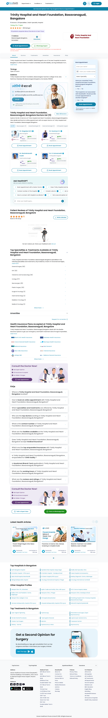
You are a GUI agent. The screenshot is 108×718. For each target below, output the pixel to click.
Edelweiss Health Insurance (52, 337)
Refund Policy (73, 674)
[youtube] (23, 684)
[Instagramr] (20, 684)
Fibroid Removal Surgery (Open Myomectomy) (79, 613)
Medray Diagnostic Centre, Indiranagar (81, 576)
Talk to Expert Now (22, 511)
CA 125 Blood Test (45, 691)
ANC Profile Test (44, 698)
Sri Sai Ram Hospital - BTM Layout (21, 573)
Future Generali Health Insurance (25, 342)
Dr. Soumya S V (54, 131)
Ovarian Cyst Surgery (17, 621)
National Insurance (20, 346)
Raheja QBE (18, 355)
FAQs (66, 55)
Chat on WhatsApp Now (56, 511)
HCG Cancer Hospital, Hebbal (79, 589)
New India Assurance (21, 351)
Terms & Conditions (75, 676)
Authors (57, 687)
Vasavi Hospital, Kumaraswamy (79, 573)
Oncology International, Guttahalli (80, 580)
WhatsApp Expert (42, 46)
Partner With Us (59, 678)
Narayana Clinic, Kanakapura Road (80, 593)
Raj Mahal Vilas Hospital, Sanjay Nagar (51, 570)
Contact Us (58, 674)
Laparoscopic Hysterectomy (79, 618)
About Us (57, 672)
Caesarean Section (76, 621)
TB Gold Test (43, 689)
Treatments (34, 55)
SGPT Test (43, 695)
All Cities (87, 695)
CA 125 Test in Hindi (45, 693)
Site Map (57, 691)
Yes (78, 89)
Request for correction (59, 319)
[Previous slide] (93, 522)
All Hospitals (88, 674)
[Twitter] (14, 684)
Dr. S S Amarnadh (55, 153)
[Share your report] (15, 201)
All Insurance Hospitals (91, 698)
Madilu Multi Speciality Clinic (78, 570)
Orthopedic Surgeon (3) (63, 126)
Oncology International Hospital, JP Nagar (52, 580)
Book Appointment (25, 146)
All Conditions (89, 676)
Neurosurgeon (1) (21, 126)
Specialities (22, 22)
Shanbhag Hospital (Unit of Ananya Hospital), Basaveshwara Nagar (83, 599)
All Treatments (89, 678)
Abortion (43, 621)
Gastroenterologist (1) (48, 126)
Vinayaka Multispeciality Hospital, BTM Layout (53, 603)
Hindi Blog (87, 691)
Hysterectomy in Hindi (47, 624)
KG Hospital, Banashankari (48, 598)
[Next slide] (96, 522)
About (14, 55)
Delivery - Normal (16, 624)
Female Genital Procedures (19, 618)
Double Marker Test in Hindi (46, 705)
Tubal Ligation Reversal (47, 618)
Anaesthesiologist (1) (34, 126)
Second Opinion (89, 682)
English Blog (88, 689)
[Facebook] (11, 684)
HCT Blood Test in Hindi (45, 686)
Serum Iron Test (44, 700)
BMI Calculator (89, 687)
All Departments (89, 680)
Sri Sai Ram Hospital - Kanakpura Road (51, 573)
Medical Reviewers (60, 685)
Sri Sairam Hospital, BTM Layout (49, 576)
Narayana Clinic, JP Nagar (48, 593)
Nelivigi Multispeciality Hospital (20, 580)
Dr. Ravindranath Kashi (26, 154)
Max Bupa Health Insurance (52, 342)
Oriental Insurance (49, 351)
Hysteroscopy (45, 613)
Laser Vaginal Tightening (18, 613)
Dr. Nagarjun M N (26, 131)
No (82, 89)
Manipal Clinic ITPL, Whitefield (20, 589)
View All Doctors (61, 114)
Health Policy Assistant (91, 700)
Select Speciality (81, 76)
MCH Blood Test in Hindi (45, 677)
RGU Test (42, 702)
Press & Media (59, 682)
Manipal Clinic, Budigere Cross (20, 598)
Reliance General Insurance (52, 355)
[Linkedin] (17, 684)
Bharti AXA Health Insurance (23, 337)
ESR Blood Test (44, 680)
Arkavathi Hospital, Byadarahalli (79, 603)
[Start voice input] (62, 201)
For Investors (58, 676)
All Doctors (88, 672)
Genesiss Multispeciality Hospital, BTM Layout (24, 603)
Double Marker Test (45, 682)
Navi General (48, 346)
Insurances (57, 55)
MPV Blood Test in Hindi (45, 673)
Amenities (46, 55)
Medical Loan (88, 685)
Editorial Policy (74, 678)
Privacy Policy (73, 672)
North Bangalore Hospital (18, 570)
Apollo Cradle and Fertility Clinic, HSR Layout (53, 589)
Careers (57, 689)
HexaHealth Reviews (90, 693)
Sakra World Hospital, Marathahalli (21, 576)
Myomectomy (75, 624)
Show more (37, 308)
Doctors (13, 22)
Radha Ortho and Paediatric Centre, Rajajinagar (21, 593)
